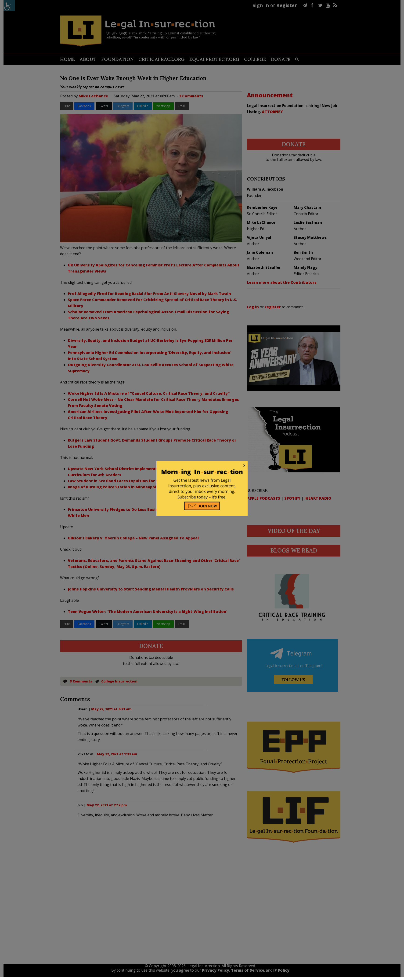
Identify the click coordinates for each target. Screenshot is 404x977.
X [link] (244, 465)
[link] (202, 465)
